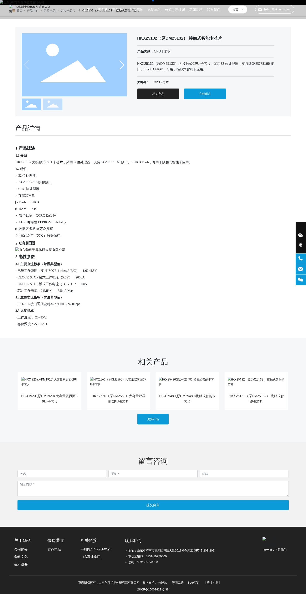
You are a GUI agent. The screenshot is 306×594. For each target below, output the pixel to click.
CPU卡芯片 (162, 51)
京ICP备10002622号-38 (153, 589)
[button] (122, 65)
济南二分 (178, 582)
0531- (149, 556)
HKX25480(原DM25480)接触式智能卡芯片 (187, 398)
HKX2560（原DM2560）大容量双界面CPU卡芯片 (119, 398)
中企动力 (163, 582)
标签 (196, 582)
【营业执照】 (212, 582)
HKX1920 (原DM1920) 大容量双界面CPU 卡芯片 (49, 398)
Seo (190, 582)
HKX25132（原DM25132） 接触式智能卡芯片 (256, 398)
